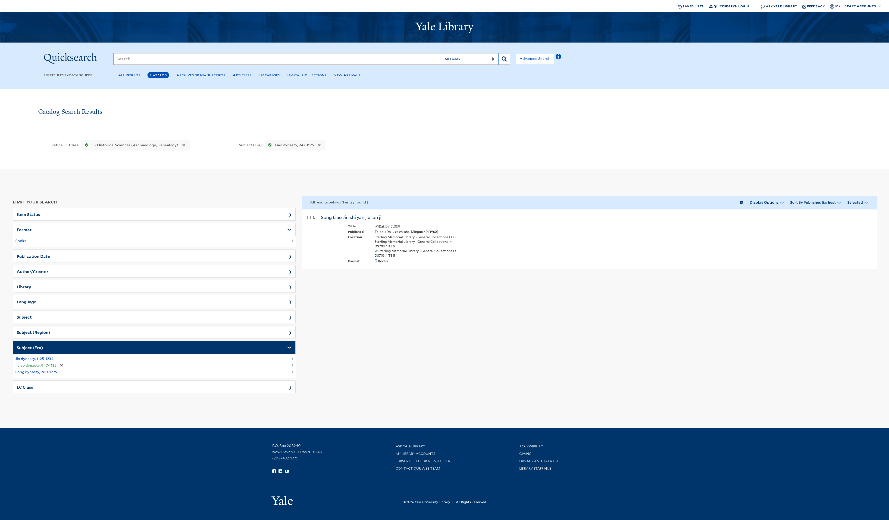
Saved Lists (693, 6)
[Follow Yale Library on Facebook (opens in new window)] (274, 471)
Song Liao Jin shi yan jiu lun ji (351, 217)
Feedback (816, 6)
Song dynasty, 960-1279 (36, 372)
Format (24, 229)
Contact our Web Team (418, 468)
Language (26, 301)
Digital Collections (306, 75)
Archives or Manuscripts (200, 75)
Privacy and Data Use (539, 461)
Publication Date (33, 256)
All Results (129, 75)
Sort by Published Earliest (813, 202)
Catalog (158, 75)
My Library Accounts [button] (855, 6)
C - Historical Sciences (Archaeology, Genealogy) (135, 145)
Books (20, 241)
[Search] (504, 59)
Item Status (28, 214)
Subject (24, 317)
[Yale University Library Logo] (444, 27)
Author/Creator (32, 271)
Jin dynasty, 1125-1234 (34, 359)
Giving (525, 453)
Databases (269, 75)
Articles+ (242, 75)
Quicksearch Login (731, 6)
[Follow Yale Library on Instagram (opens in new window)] (280, 471)
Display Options (764, 202)
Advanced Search (535, 58)
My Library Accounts (415, 453)
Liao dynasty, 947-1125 (294, 145)
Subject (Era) (30, 347)
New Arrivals (347, 75)
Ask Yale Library (781, 6)
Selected (855, 202)
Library (24, 286)
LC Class (25, 387)
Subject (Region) (33, 332)
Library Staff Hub (535, 468)
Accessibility (531, 446)
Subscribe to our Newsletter (423, 461)
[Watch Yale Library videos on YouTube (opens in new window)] (287, 471)
